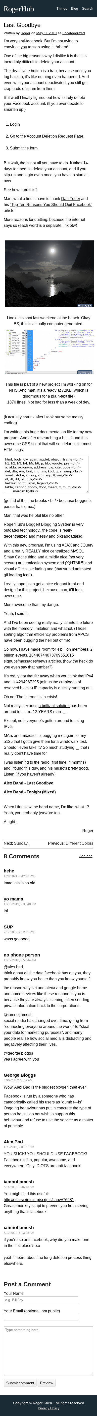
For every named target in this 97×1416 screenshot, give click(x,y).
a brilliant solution (54, 706)
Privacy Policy (48, 1408)
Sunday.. (21, 843)
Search (87, 8)
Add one (86, 856)
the (68, 219)
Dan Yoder (70, 199)
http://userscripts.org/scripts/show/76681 (39, 1200)
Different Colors (79, 843)
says (8, 225)
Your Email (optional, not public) (32, 1311)
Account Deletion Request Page (55, 136)
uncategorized (73, 33)
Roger (25, 33)
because (56, 219)
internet (78, 219)
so (15, 225)
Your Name (14, 1293)
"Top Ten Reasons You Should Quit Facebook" (51, 204)
